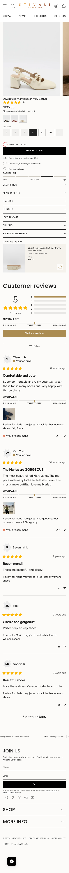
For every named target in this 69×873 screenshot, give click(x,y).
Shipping (7, 111)
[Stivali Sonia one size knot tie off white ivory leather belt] (14, 258)
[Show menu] (4, 6)
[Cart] (64, 6)
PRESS (5, 844)
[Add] (60, 267)
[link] (13, 102)
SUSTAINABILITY (59, 838)
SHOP (9, 810)
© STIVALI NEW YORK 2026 (14, 838)
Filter (36, 346)
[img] (25, 357)
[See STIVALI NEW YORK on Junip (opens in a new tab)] (42, 716)
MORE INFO (15, 822)
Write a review (34, 333)
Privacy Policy (51, 790)
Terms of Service (9, 792)
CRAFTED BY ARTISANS (39, 838)
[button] (34, 185)
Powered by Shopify (19, 844)
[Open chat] (11, 861)
